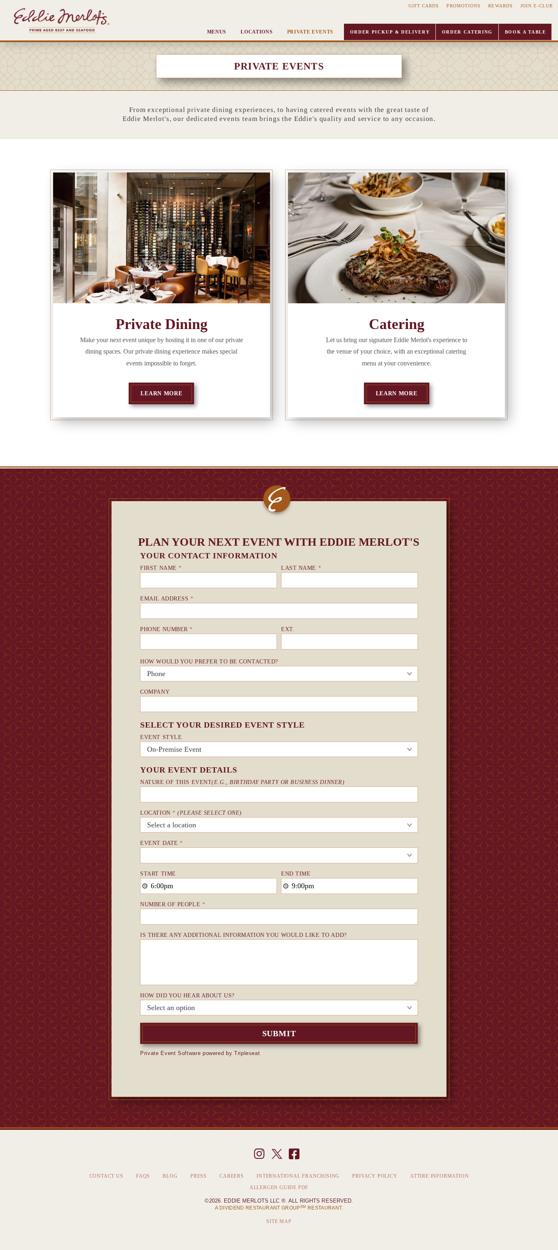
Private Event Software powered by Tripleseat (200, 1053)
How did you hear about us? (187, 995)
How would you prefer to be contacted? (209, 662)
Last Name (301, 568)
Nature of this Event (242, 782)
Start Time (158, 874)
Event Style (161, 737)
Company (155, 692)
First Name (161, 568)
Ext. (288, 629)
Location (191, 813)
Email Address (166, 599)
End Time (295, 874)
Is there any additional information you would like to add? (243, 935)
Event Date (161, 843)
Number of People (172, 904)
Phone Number (166, 629)
